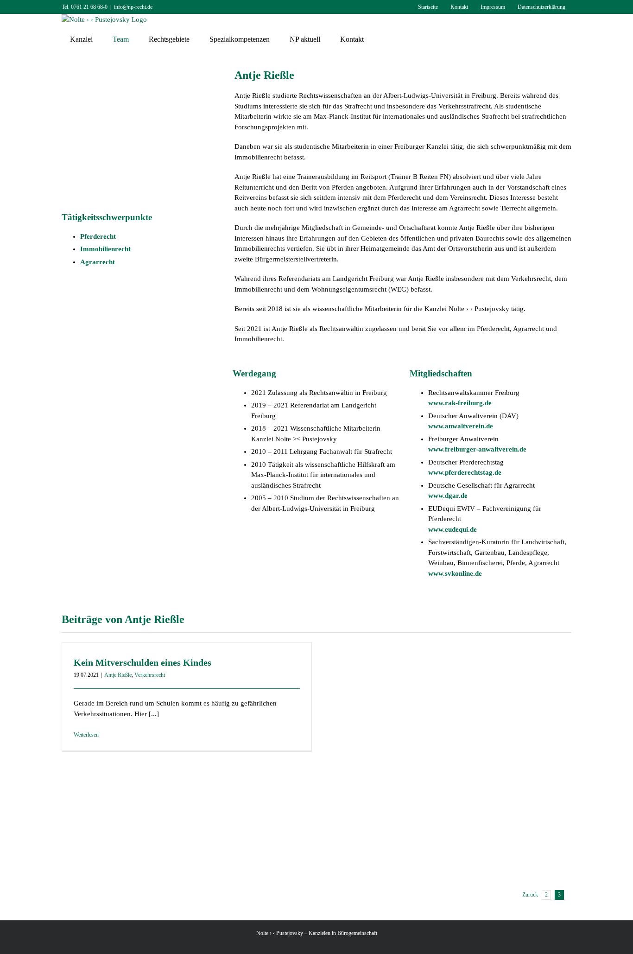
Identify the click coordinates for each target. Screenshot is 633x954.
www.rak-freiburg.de (460, 403)
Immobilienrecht (105, 249)
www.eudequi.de (452, 529)
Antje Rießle (118, 675)
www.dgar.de (448, 495)
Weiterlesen (86, 734)
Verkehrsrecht (149, 675)
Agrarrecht (97, 262)
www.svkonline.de (455, 573)
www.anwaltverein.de (460, 426)
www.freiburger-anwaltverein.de (477, 449)
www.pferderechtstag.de (464, 472)
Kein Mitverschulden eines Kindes (142, 662)
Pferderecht (98, 236)
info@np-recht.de (133, 7)
